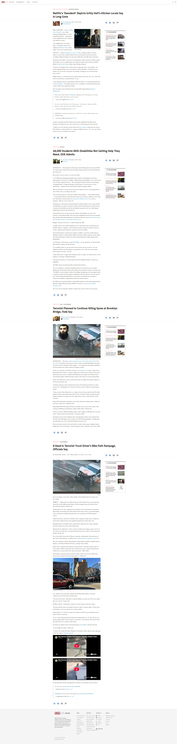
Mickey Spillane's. (58, 84)
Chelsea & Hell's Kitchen (60, 9)
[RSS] (96, 724)
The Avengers (82, 127)
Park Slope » (108, 48)
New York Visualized (90, 719)
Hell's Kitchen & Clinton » (111, 179)
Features (35, 2)
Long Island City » (110, 42)
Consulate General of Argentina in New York (87, 538)
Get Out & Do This (89, 723)
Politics (78, 726)
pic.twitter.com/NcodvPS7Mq (72, 686)
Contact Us (108, 719)
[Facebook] (96, 717)
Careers (107, 723)
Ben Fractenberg (66, 317)
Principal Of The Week (90, 726)
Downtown (56, 146)
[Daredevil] (87, 37)
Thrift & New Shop (63, 64)
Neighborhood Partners (110, 715)
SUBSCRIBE (100, 728)
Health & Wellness (80, 723)
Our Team (108, 721)
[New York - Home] (4, 2)
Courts (61, 304)
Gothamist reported (68, 633)
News (28, 2)
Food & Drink (79, 721)
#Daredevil (73, 95)
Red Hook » (108, 186)
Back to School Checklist (91, 715)
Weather (78, 733)
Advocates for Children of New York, (81, 199)
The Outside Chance (90, 717)
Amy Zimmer (66, 159)
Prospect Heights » (110, 34)
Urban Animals (79, 732)
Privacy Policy (62, 737)
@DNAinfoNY (58, 693)
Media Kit (107, 724)
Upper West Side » (110, 485)
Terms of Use (57, 737)
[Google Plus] (96, 721)
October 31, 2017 (69, 689)
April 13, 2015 (70, 99)
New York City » (109, 193)
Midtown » (108, 479)
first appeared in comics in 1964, (72, 53)
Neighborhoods (20, 2)
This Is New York (89, 728)
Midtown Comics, (63, 47)
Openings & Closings (90, 724)
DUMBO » (107, 172)
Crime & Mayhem (67, 304)
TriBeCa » (108, 471)
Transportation (79, 730)
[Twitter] (96, 715)
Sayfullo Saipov (81, 370)
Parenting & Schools (80, 724)
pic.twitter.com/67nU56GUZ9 (85, 693)
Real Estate (79, 728)
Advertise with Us (109, 717)
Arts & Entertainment (73, 9)
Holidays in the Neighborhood (92, 730)
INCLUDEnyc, (76, 242)
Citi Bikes (84, 624)
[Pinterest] (96, 719)
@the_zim (65, 161)
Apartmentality (89, 721)
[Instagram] (96, 723)
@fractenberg (66, 318)
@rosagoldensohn (67, 23)
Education (62, 146)
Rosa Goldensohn (66, 22)
